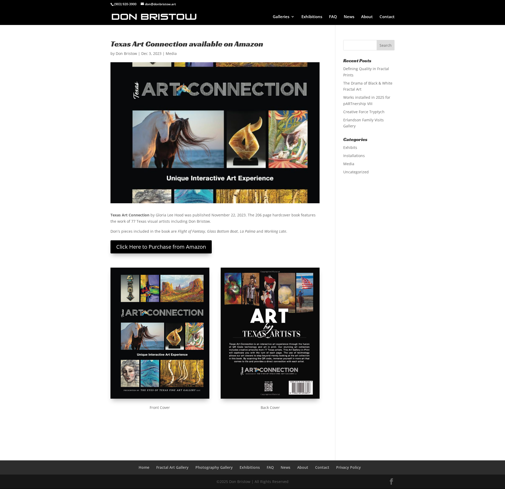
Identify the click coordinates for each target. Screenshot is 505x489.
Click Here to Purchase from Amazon (161, 246)
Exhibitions (311, 17)
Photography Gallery (214, 467)
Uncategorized (356, 171)
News (349, 17)
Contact (387, 17)
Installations (354, 155)
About (367, 17)
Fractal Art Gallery (172, 467)
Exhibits (350, 147)
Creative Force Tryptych (364, 111)
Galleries (281, 17)
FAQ (333, 17)
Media (171, 53)
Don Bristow (126, 53)
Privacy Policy (348, 467)
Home (144, 467)
